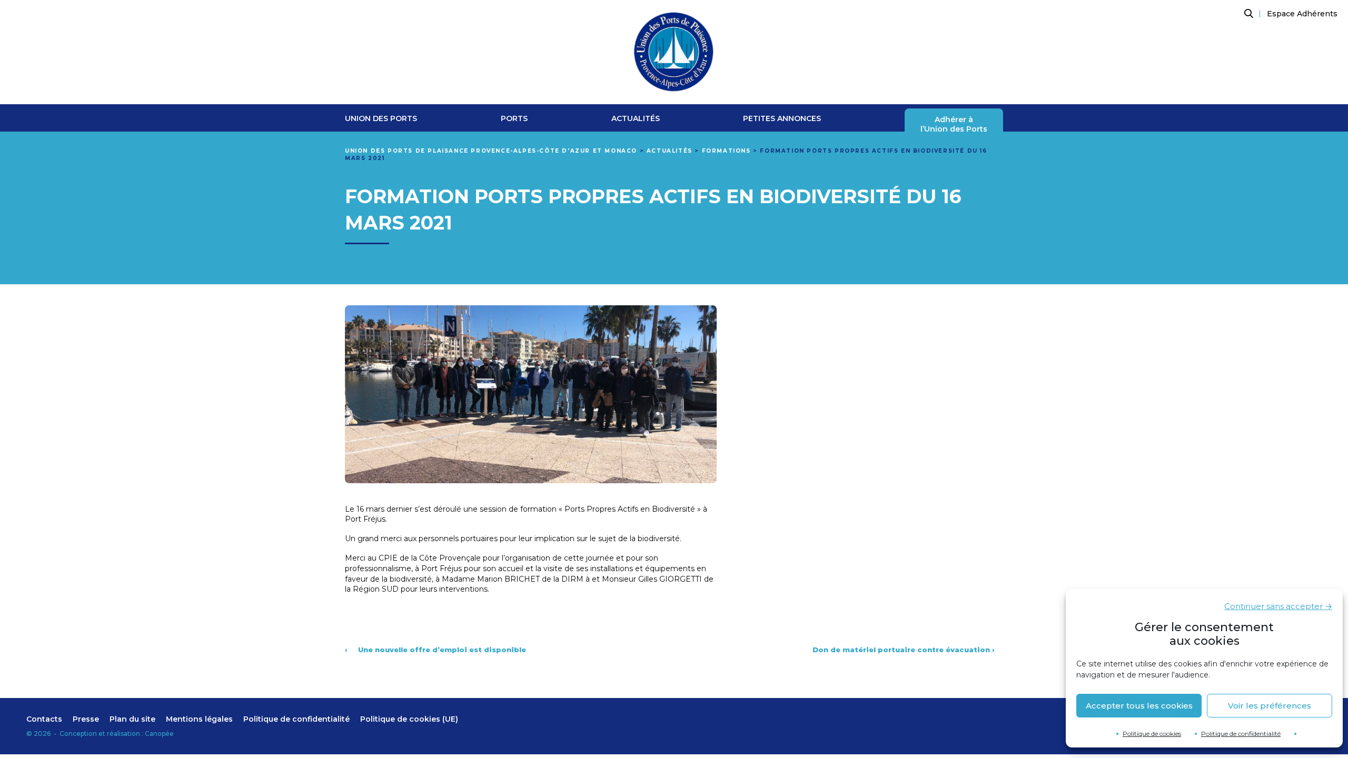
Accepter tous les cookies (1139, 706)
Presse (86, 719)
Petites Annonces (782, 118)
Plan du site (132, 719)
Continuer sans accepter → (1278, 606)
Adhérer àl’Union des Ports (953, 124)
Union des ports (381, 118)
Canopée (159, 733)
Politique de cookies (1152, 733)
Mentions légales (199, 719)
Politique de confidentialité (1241, 733)
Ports (514, 118)
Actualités (635, 118)
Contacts (44, 719)
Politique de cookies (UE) (409, 719)
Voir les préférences (1269, 706)
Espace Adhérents (1302, 13)
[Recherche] (1247, 13)
